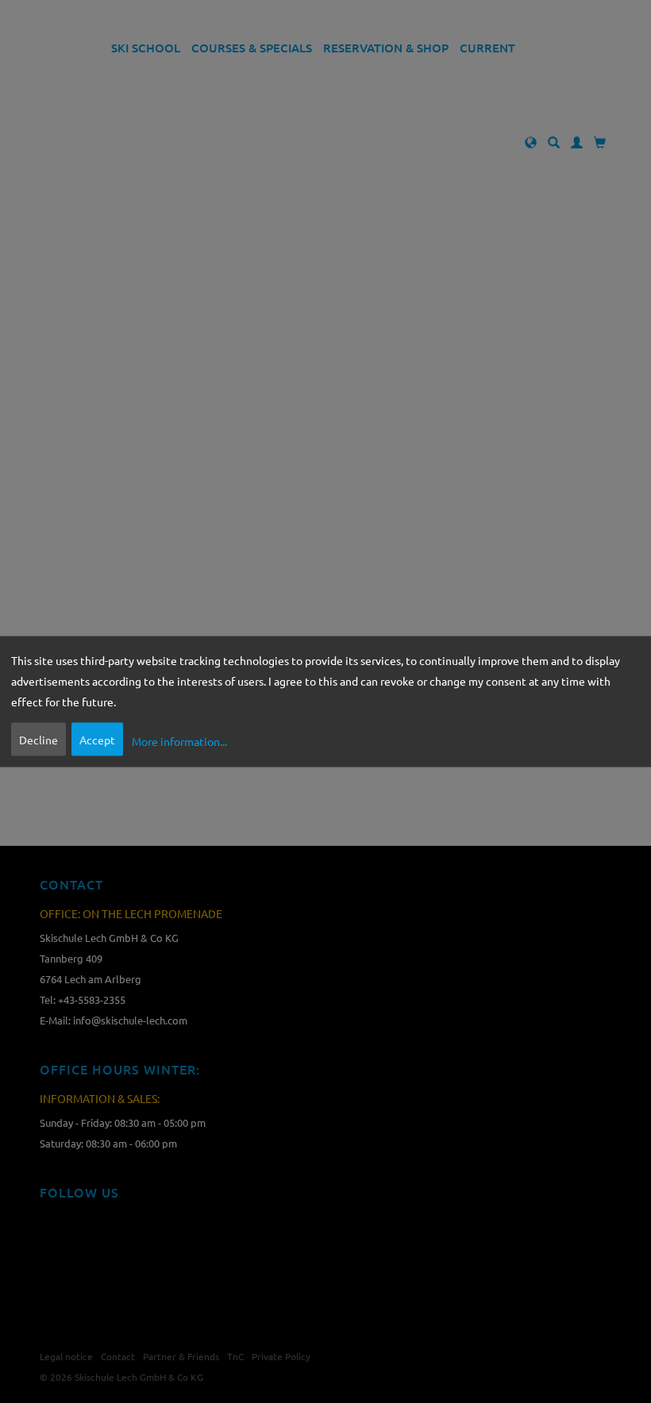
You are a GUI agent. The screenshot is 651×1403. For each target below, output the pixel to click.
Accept (97, 739)
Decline (38, 739)
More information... (179, 741)
